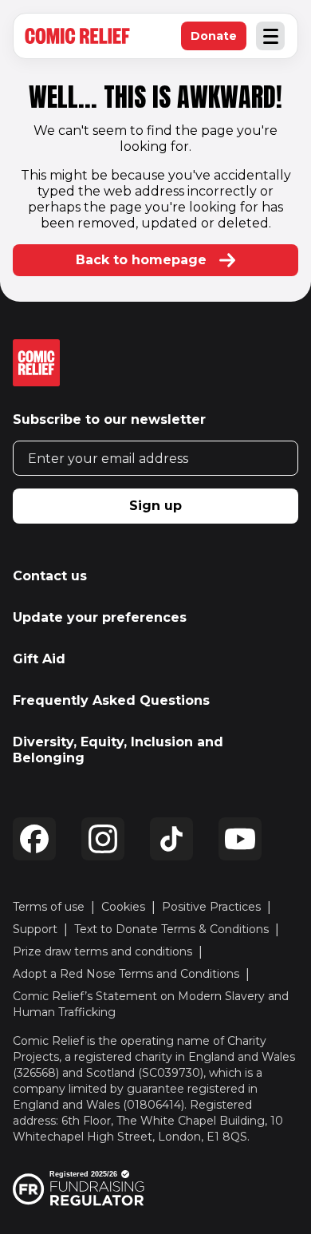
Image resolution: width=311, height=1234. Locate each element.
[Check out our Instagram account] (102, 838)
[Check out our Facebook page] (34, 838)
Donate (218, 39)
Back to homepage (141, 259)
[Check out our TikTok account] (171, 838)
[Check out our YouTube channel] (240, 838)
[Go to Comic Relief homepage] (77, 36)
